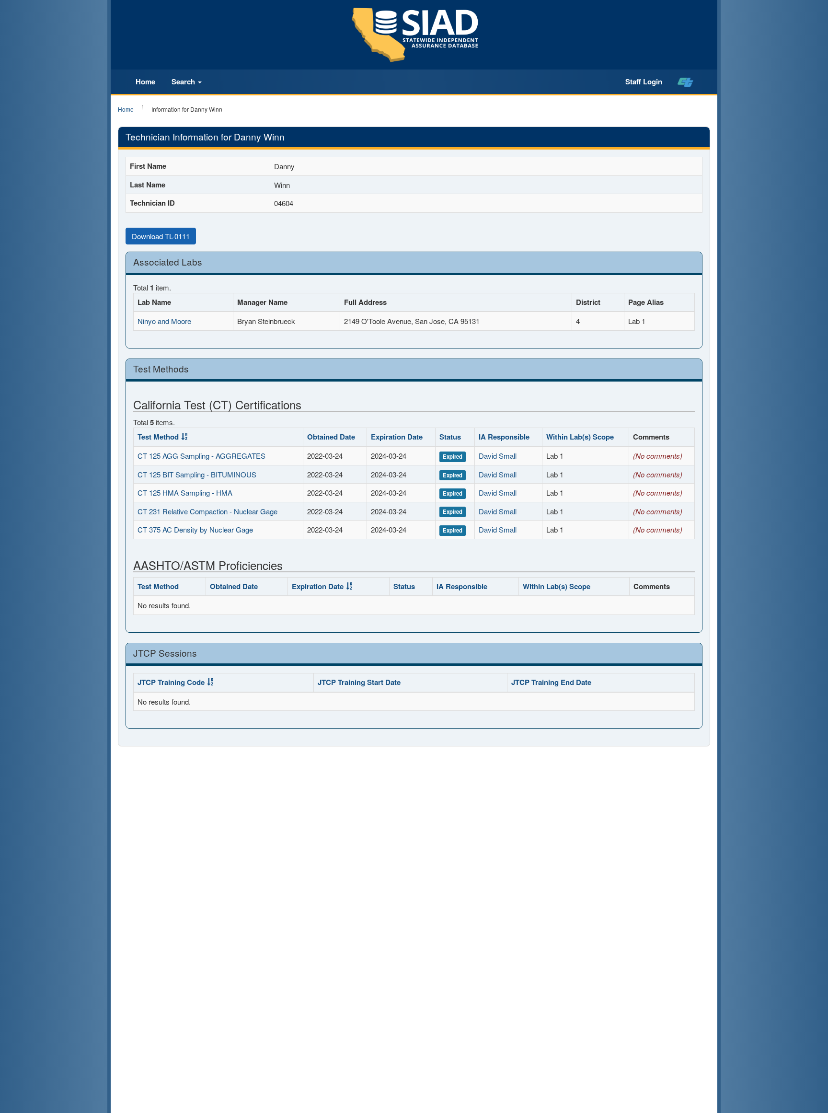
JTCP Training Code (171, 682)
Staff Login (643, 81)
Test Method (158, 436)
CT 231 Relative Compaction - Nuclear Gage (207, 511)
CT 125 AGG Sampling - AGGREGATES (201, 456)
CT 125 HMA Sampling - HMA (185, 492)
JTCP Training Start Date (359, 682)
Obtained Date (331, 436)
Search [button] (184, 81)
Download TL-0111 (161, 236)
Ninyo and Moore (164, 321)
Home (145, 81)
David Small (498, 456)
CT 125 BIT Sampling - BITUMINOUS (197, 474)
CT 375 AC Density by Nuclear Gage (195, 529)
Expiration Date (397, 436)
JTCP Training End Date (551, 682)
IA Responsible (504, 436)
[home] (685, 82)
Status (450, 436)
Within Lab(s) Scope (580, 436)
